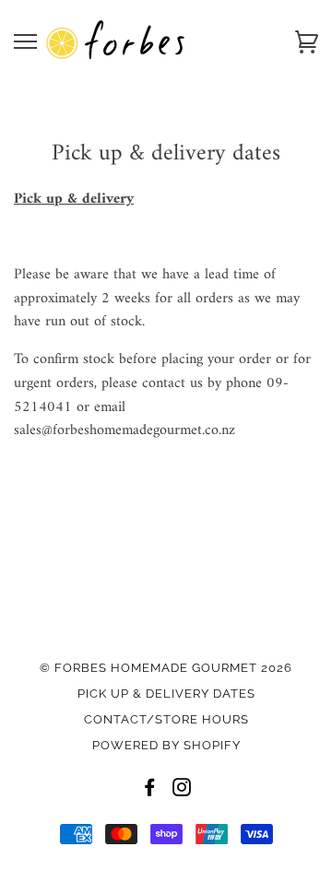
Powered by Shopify (166, 745)
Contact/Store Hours (166, 719)
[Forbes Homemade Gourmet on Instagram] (182, 790)
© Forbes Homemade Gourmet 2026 (166, 668)
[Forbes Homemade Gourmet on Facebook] (150, 790)
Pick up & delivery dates (166, 693)
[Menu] (25, 41)
